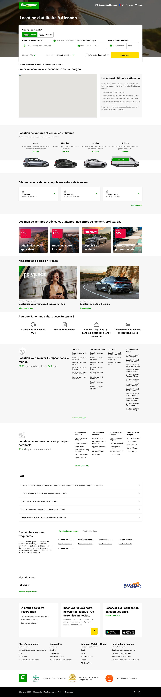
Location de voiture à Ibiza (126, 539)
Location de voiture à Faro (85, 544)
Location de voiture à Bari (85, 539)
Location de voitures (26, 64)
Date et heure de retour (118, 40)
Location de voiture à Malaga (106, 539)
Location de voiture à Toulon (65, 548)
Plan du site (37, 692)
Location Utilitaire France (45, 64)
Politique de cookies (65, 692)
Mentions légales (49, 692)
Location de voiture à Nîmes (106, 544)
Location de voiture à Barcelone (65, 539)
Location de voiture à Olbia (65, 544)
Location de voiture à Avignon (126, 544)
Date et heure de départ (86, 40)
